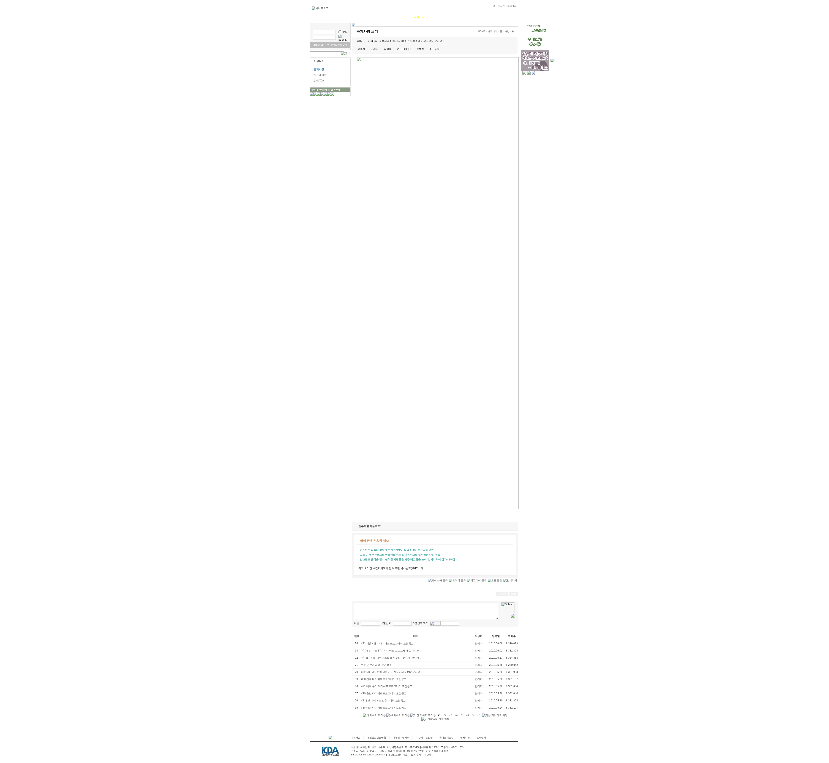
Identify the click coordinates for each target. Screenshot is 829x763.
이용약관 (355, 737)
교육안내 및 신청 (378, 17)
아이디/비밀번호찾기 (335, 44)
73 (450, 715)
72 (445, 715)
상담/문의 (319, 80)
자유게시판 (320, 74)
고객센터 (481, 737)
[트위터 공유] (457, 580)
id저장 (345, 31)
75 (462, 715)
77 (473, 715)
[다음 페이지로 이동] (495, 715)
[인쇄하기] (510, 580)
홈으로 (317, 17)
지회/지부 (436, 17)
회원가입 (511, 6)
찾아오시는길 (446, 737)
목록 (513, 594)
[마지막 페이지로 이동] (435, 719)
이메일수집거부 (401, 737)
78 (478, 715)
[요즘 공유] (495, 580)
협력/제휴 (453, 17)
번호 (356, 636)
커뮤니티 (419, 17)
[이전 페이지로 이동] (423, 715)
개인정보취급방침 (376, 737)
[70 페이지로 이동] (398, 715)
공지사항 (319, 69)
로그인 (501, 6)
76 (467, 715)
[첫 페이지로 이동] (374, 715)
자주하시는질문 (424, 737)
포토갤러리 (400, 17)
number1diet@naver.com (372, 754)
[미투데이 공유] (477, 580)
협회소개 (332, 17)
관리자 (479, 643)
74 (456, 715)
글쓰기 (502, 594)
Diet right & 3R (353, 17)
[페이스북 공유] (438, 580)
